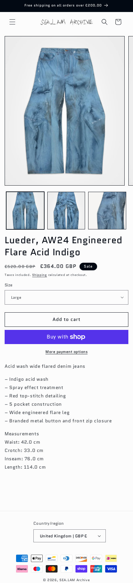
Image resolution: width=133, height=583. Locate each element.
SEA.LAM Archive (74, 579)
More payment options (66, 351)
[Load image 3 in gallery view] (107, 211)
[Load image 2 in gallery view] (66, 211)
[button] (12, 22)
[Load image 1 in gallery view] (25, 211)
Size (9, 285)
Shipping (39, 275)
